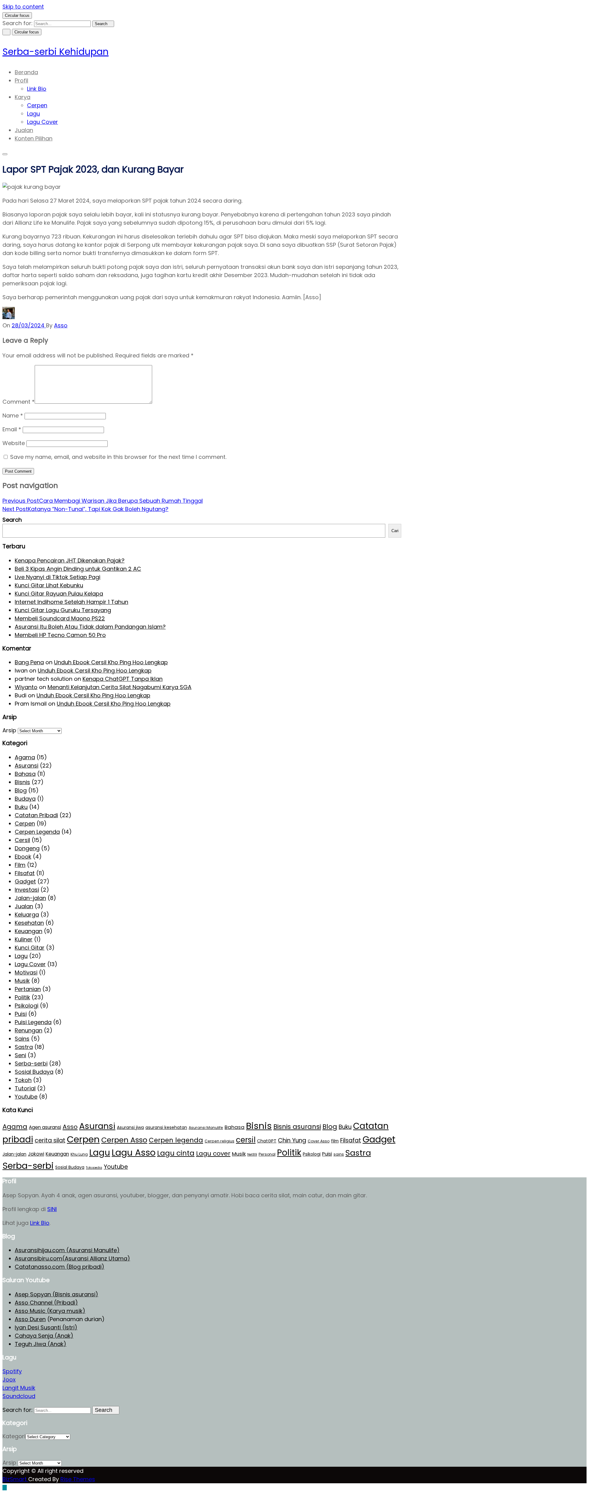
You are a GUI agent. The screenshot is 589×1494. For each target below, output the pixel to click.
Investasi (27, 890)
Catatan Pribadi (36, 815)
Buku (21, 807)
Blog (21, 790)
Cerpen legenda (176, 1140)
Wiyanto (26, 687)
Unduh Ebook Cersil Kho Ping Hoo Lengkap (111, 662)
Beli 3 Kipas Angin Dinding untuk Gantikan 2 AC (78, 569)
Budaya (25, 798)
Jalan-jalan (30, 898)
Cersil (22, 840)
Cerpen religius (219, 1141)
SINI (52, 1209)
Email (11, 429)
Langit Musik (18, 1388)
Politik (22, 997)
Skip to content (23, 6)
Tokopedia (94, 1167)
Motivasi (26, 972)
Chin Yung (292, 1140)
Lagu (33, 113)
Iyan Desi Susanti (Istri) (46, 1327)
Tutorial (25, 1088)
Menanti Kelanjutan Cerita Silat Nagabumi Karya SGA (119, 687)
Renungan (28, 1030)
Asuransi (26, 765)
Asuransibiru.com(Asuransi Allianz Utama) (72, 1258)
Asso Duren (30, 1319)
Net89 (252, 1154)
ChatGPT (266, 1141)
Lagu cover (213, 1153)
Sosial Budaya (34, 1072)
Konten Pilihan (33, 138)
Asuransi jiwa (130, 1127)
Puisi (21, 1014)
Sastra (24, 1047)
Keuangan (28, 931)
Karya (22, 97)
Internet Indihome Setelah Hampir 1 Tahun (71, 602)
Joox (9, 1379)
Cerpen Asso (124, 1140)
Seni (20, 1055)
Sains (22, 1038)
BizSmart (15, 1479)
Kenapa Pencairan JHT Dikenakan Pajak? (70, 560)
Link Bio (36, 89)
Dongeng (27, 848)
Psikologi (26, 1005)
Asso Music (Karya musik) (50, 1311)
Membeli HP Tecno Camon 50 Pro (60, 635)
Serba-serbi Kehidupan (55, 51)
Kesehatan (29, 923)
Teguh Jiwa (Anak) (40, 1344)
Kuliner (24, 939)
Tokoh (23, 1080)
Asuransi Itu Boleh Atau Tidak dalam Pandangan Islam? (90, 627)
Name (12, 415)
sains (338, 1154)
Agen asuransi (45, 1127)
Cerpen (37, 105)
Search (12, 520)
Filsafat (25, 873)
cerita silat (50, 1140)
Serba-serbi (31, 1063)
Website (13, 443)
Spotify (12, 1371)
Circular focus (17, 15)
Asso (70, 1126)
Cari (394, 530)
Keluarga (27, 914)
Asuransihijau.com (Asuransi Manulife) (67, 1250)
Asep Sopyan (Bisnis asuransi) (56, 1294)
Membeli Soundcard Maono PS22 (60, 618)
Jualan (24, 130)
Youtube (26, 1096)
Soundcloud (18, 1396)
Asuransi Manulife (206, 1127)
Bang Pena (29, 662)
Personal (267, 1154)
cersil (246, 1139)
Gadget (25, 881)
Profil (21, 80)
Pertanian (28, 989)
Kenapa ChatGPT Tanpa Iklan (123, 679)
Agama (25, 757)
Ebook (23, 856)
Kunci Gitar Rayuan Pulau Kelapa (59, 593)
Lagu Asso (134, 1152)
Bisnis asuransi (297, 1126)
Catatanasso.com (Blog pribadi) (59, 1267)
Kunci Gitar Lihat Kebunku (49, 585)
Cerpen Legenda (37, 832)
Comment (18, 402)
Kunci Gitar (29, 947)
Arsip (9, 730)
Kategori (13, 1436)
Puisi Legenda (33, 1022)
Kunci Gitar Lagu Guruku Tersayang (63, 610)
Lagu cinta (175, 1153)
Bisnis (22, 782)
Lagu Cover (42, 122)
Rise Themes (77, 1479)
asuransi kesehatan (166, 1127)
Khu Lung (79, 1154)
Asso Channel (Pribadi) (46, 1302)
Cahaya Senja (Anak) (44, 1336)
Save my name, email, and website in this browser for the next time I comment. (118, 457)
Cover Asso (318, 1141)
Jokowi (36, 1154)
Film (20, 865)
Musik (22, 981)
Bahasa (25, 774)
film (335, 1141)
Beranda (26, 72)
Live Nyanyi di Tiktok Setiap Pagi (57, 577)
